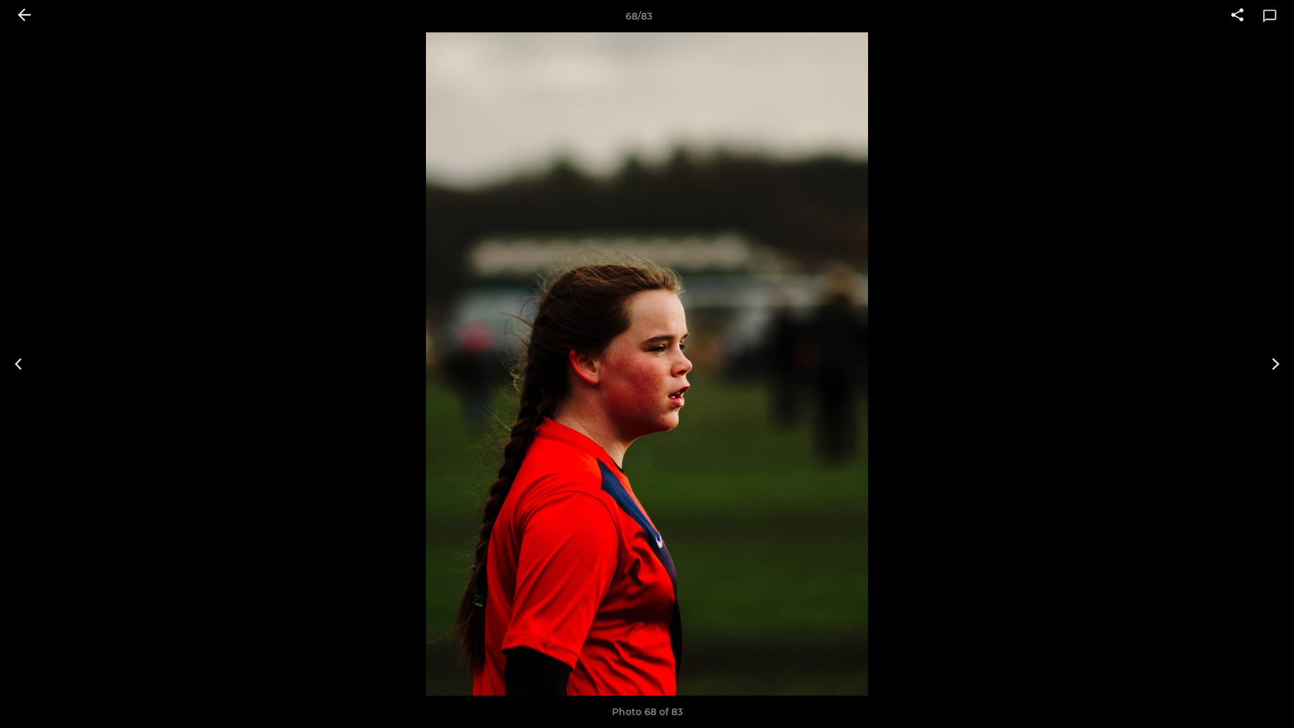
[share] (1237, 16)
